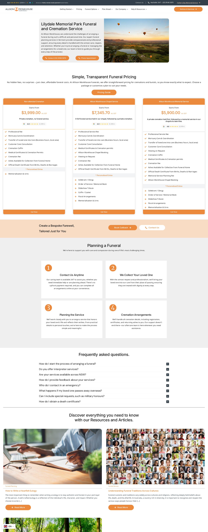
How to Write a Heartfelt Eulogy (21, 490)
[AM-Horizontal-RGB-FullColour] (18, 9)
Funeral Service (113, 486)
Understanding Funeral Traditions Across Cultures (133, 490)
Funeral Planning (11, 486)
